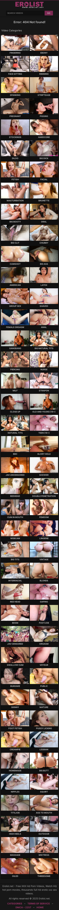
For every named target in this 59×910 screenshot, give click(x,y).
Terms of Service (38, 903)
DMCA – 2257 (23, 907)
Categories (14, 903)
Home (40, 907)
